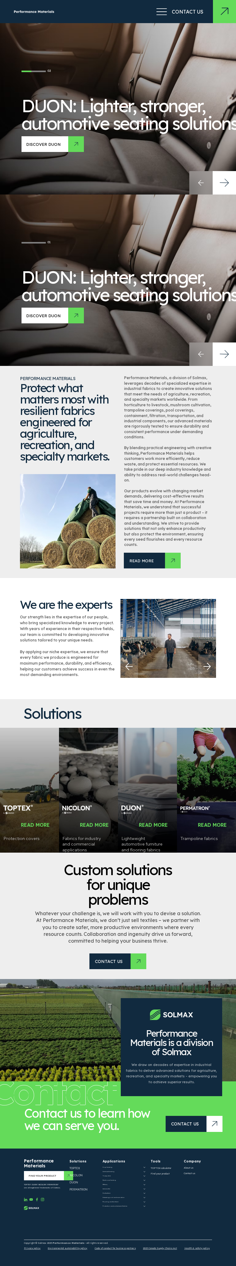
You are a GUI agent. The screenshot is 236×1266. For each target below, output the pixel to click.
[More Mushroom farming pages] (144, 1180)
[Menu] (161, 11)
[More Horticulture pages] (144, 1193)
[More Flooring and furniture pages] (144, 1202)
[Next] (207, 666)
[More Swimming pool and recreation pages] (144, 1197)
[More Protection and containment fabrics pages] (144, 1206)
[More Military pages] (144, 1185)
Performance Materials (39, 1163)
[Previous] (129, 666)
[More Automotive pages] (144, 1189)
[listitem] (29, 790)
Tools (155, 1161)
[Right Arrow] (224, 354)
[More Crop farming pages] (144, 1167)
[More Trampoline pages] (144, 1176)
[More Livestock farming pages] (144, 1172)
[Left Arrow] (201, 354)
